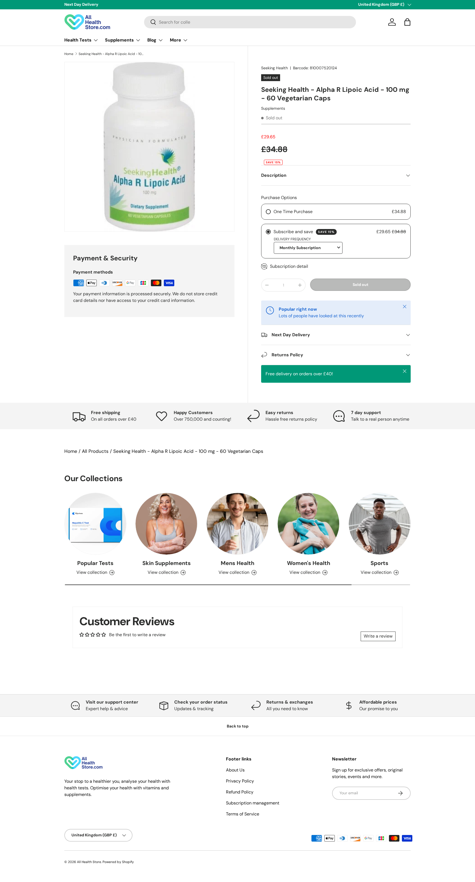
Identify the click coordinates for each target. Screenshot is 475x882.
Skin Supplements (166, 563)
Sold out (360, 284)
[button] (407, 22)
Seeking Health (274, 67)
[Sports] (379, 524)
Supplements (119, 40)
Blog (151, 40)
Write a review (378, 636)
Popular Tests (95, 563)
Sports (379, 563)
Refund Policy (239, 792)
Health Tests (78, 40)
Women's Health (308, 563)
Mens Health (237, 563)
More (175, 40)
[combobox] (250, 22)
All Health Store (89, 862)
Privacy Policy (240, 781)
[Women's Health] (308, 524)
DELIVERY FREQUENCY (292, 239)
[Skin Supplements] (166, 524)
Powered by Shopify (118, 862)
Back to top (237, 726)
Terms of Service (242, 814)
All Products (95, 451)
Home (68, 54)
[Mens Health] (237, 524)
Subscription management (252, 803)
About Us (235, 770)
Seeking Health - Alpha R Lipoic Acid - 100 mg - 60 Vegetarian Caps (112, 54)
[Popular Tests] (95, 524)
